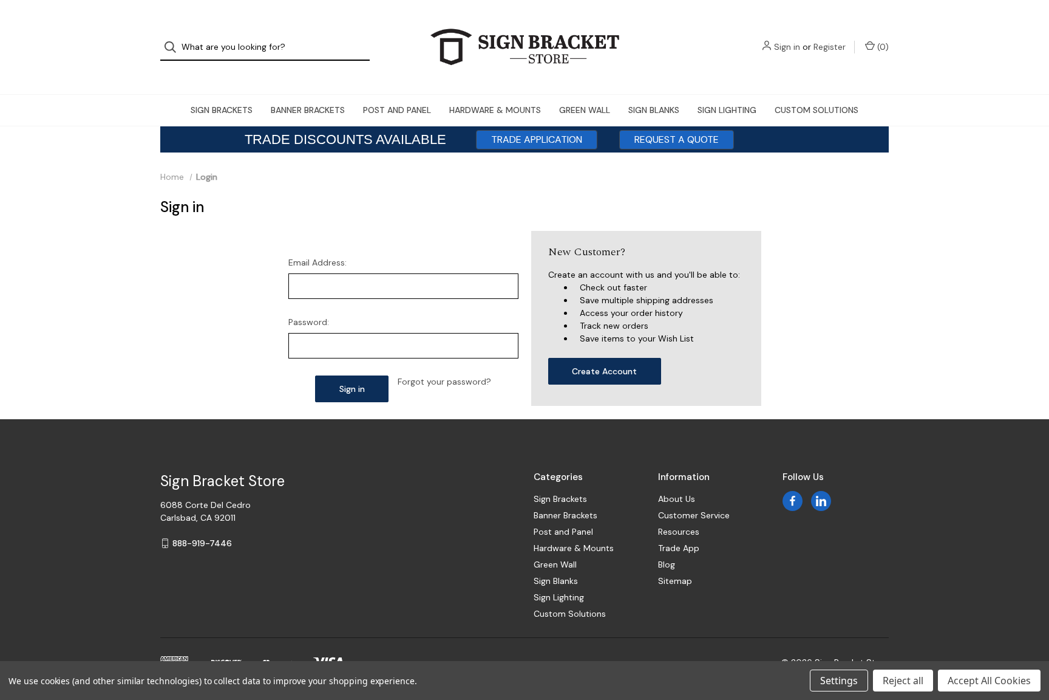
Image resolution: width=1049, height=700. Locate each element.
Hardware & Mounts (495, 110)
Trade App (678, 548)
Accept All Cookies (989, 680)
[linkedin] (821, 501)
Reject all (903, 680)
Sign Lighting (727, 110)
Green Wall (584, 110)
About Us (676, 498)
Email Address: (317, 262)
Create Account (604, 371)
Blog (666, 564)
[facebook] (792, 501)
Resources (678, 531)
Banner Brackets (308, 110)
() (882, 46)
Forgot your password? (444, 381)
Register (829, 46)
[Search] (174, 47)
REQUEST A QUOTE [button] (676, 139)
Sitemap (675, 580)
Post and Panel (397, 110)
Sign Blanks (653, 110)
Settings (839, 680)
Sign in (787, 46)
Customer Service (694, 515)
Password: (308, 322)
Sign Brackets (222, 110)
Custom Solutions (816, 110)
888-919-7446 (202, 543)
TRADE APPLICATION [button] (536, 139)
